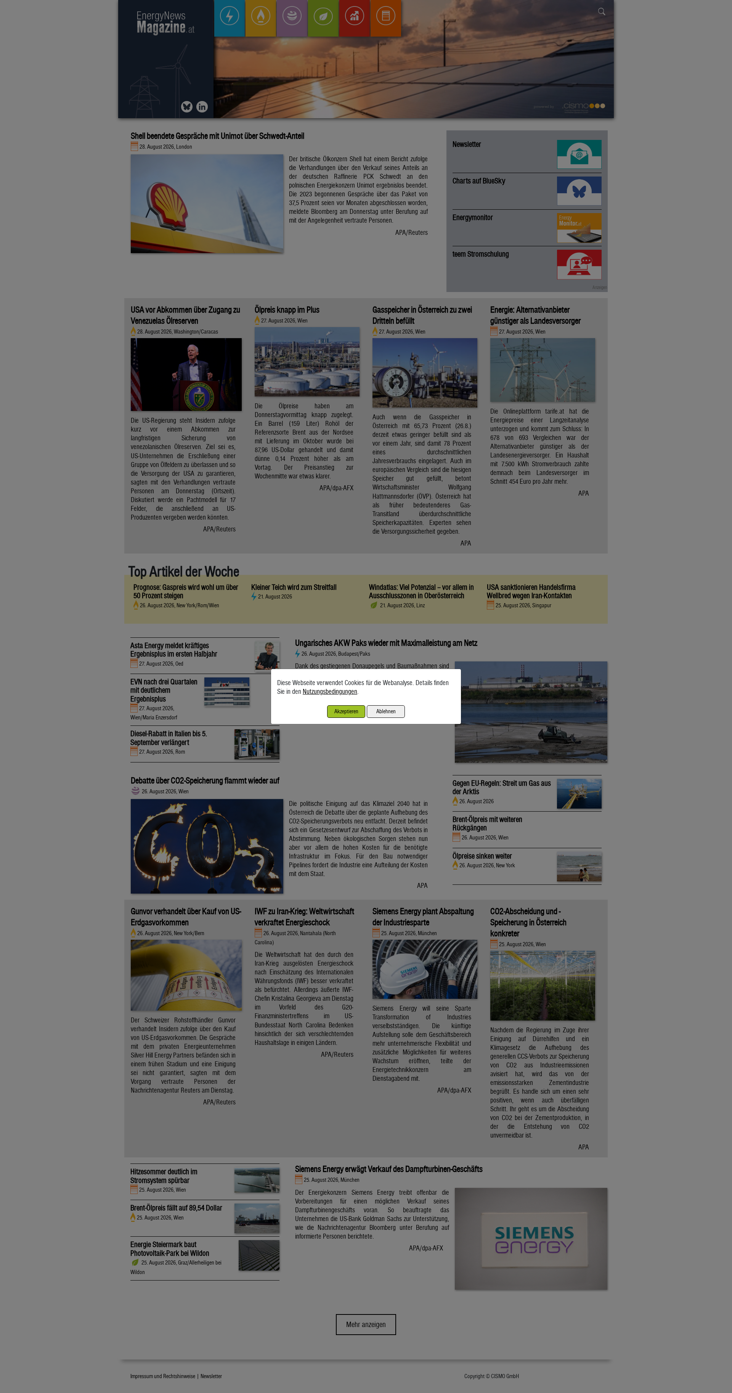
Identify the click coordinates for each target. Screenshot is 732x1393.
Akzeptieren (346, 711)
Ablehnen (386, 711)
